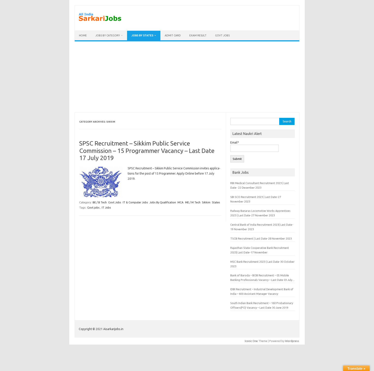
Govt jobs (93, 207)
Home (83, 35)
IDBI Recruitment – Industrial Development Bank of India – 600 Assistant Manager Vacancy (261, 291)
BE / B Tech (100, 202)
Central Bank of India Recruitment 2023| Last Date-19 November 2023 (261, 227)
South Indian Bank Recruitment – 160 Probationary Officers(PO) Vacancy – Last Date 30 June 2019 (261, 305)
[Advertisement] (187, 77)
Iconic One (251, 340)
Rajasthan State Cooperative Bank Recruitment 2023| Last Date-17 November (259, 250)
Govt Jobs (222, 35)
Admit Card (173, 35)
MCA (180, 202)
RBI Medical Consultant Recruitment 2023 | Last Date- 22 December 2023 (259, 185)
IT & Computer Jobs (135, 202)
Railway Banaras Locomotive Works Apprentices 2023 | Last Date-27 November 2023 (260, 213)
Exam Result (197, 35)
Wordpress (292, 340)
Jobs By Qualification (163, 202)
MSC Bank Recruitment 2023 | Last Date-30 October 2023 (262, 264)
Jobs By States (142, 35)
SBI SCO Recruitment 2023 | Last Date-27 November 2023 (255, 199)
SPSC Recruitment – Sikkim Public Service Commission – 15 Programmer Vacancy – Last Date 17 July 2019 (146, 150)
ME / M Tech (192, 202)
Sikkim (206, 202)
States (216, 202)
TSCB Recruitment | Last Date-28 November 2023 (261, 238)
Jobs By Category (107, 35)
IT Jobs (106, 207)
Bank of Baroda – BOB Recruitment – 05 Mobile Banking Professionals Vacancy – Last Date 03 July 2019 (261, 278)
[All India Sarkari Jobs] (100, 23)
